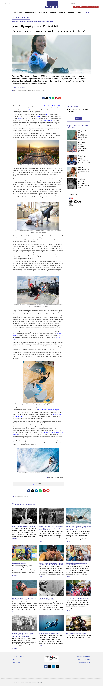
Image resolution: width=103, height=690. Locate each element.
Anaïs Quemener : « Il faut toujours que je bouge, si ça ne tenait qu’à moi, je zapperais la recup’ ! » (51, 528)
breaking (38, 116)
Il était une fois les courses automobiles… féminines (47, 599)
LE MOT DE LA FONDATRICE (83, 659)
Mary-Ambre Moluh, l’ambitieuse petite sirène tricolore (83, 135)
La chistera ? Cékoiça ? (19, 563)
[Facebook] (46, 666)
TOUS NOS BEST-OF (51, 675)
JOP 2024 (25, 496)
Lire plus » (14, 538)
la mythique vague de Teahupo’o (48, 410)
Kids (79, 12)
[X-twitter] (57, 666)
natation (30, 110)
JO (47, 114)
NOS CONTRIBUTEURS (84, 662)
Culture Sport (17, 12)
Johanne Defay (33, 21)
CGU (14, 659)
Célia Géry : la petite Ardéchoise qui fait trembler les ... (84, 160)
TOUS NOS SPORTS (18, 675)
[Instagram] (49, 666)
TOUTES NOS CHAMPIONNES (82, 675)
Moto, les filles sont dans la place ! (76, 633)
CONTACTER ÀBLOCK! (83, 656)
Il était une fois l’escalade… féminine (23, 526)
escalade (20, 118)
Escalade (25, 21)
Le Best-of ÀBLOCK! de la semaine (77, 598)
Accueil (14, 21)
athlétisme (22, 110)
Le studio (86, 13)
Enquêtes (52, 12)
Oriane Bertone (41, 21)
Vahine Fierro (49, 21)
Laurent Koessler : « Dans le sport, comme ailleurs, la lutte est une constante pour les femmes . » (22, 635)
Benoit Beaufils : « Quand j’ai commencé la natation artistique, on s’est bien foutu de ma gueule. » (78, 528)
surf (36, 118)
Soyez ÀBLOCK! (74, 106)
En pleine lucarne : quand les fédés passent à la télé (76, 563)
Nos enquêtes (21, 17)
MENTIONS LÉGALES (18, 656)
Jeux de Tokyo (47, 120)
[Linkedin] (53, 666)
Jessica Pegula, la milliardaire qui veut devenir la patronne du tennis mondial (51, 563)
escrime (36, 110)
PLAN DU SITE (16, 662)
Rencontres (42, 12)
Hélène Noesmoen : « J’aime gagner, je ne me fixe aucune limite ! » (24, 599)
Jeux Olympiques (19, 496)
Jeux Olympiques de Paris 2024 (51, 106)
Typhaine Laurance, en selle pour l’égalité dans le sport (83, 183)
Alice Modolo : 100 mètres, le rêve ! (50, 633)
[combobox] (17, 3)
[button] (43, 98)
